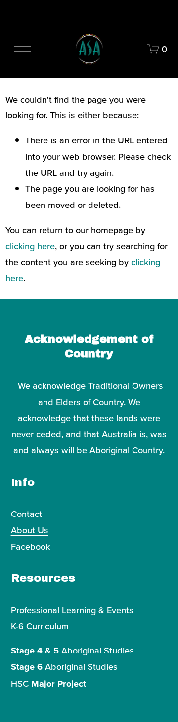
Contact (26, 513)
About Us (29, 529)
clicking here (30, 246)
